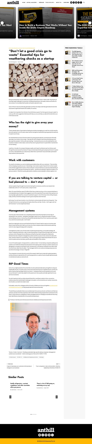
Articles (11, 48)
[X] (52, 435)
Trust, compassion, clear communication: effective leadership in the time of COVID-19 (48, 366)
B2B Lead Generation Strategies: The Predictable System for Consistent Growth (77, 73)
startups (41, 357)
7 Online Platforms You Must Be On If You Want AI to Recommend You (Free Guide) (77, 88)
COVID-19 (19, 357)
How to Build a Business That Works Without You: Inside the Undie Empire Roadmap (77, 104)
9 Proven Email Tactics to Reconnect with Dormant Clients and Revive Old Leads (77, 80)
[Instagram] (74, 2)
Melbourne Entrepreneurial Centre (30, 357)
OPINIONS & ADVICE (17, 48)
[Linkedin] (76, 2)
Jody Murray (13, 389)
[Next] (57, 396)
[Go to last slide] (10, 396)
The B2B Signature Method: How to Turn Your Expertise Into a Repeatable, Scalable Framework (77, 54)
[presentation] (68, 53)
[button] (2, 22)
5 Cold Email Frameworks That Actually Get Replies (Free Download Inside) (77, 96)
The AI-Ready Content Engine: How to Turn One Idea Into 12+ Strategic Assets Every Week (77, 64)
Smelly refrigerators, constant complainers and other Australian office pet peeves (20, 385)
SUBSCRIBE (66, 2)
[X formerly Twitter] (81, 2)
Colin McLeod (12, 357)
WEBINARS (41, 2)
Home (23, 2)
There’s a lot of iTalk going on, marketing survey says (46, 384)
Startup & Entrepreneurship (28, 48)
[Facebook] (71, 2)
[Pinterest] (78, 2)
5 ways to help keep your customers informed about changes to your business (19, 366)
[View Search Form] (84, 2)
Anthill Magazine (13, 61)
